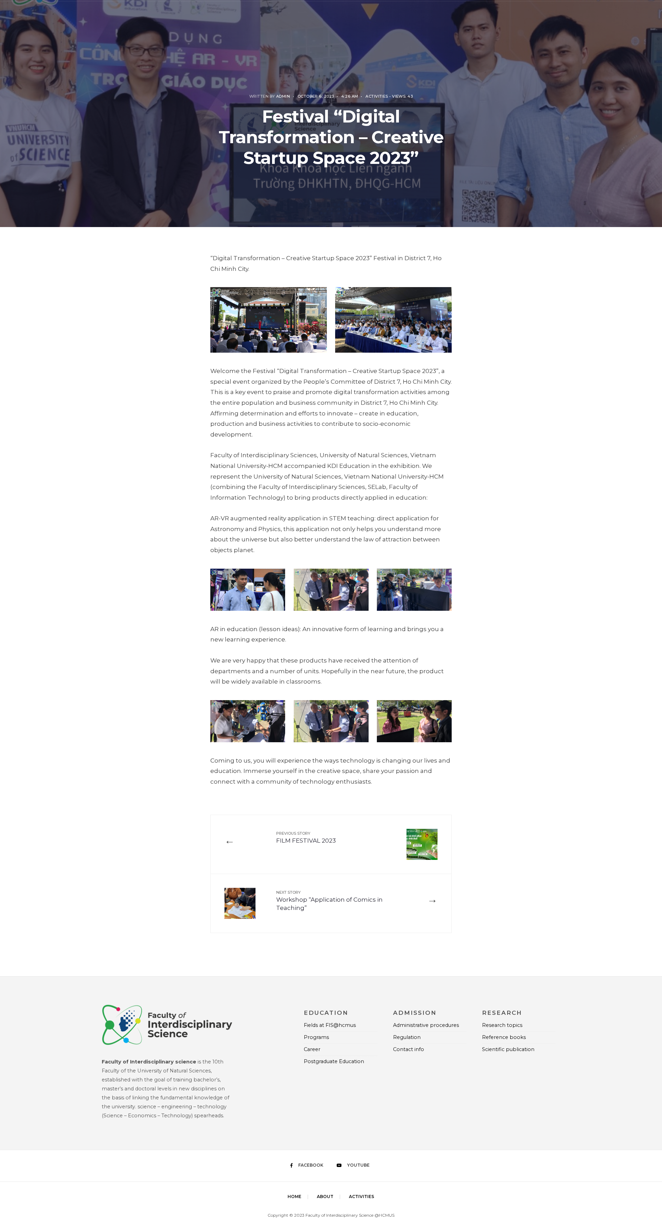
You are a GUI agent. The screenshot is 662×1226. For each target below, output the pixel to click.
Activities (376, 96)
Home (294, 1196)
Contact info (408, 1049)
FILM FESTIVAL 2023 (306, 837)
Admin (283, 96)
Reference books (504, 1037)
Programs (316, 1037)
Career (312, 1049)
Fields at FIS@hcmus (330, 1025)
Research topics (502, 1025)
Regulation (407, 1037)
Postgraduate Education (334, 1061)
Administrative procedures (426, 1025)
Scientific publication (508, 1049)
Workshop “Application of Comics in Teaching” (329, 901)
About (325, 1196)
